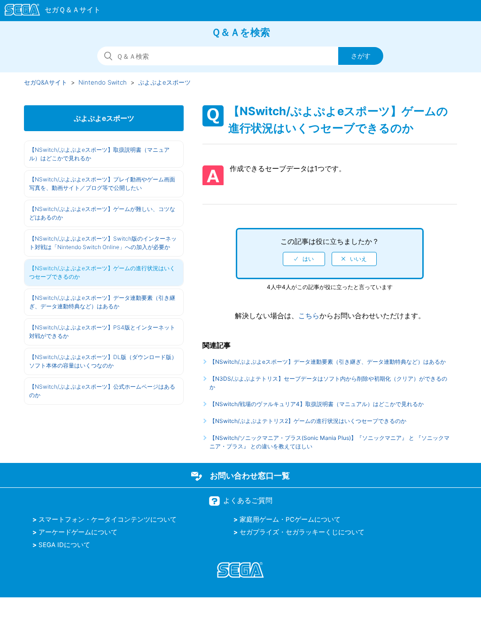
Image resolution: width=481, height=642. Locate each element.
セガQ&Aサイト (45, 82)
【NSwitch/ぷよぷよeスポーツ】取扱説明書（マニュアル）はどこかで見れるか (99, 154)
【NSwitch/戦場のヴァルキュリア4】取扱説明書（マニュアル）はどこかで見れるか (316, 403)
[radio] (304, 259)
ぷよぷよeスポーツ (164, 82)
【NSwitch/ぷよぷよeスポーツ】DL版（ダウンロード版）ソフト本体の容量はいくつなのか (103, 361)
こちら (308, 315)
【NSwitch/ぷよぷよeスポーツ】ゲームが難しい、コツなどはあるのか (102, 213)
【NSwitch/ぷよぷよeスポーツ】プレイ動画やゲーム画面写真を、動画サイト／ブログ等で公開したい (102, 183)
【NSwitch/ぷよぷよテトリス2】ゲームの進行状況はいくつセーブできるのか (307, 420)
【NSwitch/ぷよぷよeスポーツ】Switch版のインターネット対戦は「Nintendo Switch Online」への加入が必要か (103, 243)
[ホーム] (48, 11)
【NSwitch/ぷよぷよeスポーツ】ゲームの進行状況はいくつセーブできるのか (102, 272)
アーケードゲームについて (78, 532)
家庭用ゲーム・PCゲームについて (290, 519)
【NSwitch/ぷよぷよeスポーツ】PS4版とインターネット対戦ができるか (102, 331)
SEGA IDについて (64, 544)
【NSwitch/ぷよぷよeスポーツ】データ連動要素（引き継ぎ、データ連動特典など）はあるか (102, 302)
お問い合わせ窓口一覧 (250, 475)
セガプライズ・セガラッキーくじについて (302, 532)
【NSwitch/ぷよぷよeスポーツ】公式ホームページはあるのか (102, 391)
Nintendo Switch (102, 82)
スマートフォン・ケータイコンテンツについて (108, 519)
